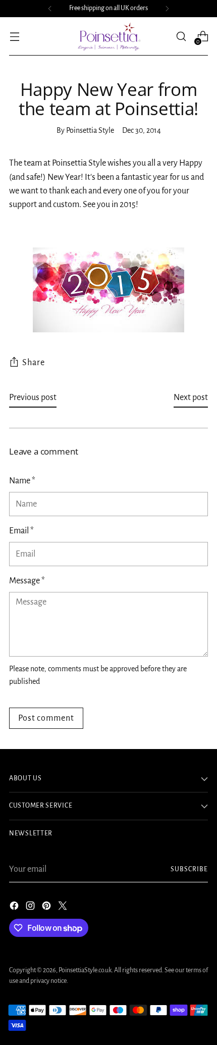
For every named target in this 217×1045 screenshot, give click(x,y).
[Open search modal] (181, 36)
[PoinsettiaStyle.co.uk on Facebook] (15, 908)
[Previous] (50, 8)
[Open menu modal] (14, 36)
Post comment (46, 718)
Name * (22, 480)
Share (33, 362)
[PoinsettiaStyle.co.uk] (108, 36)
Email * (21, 530)
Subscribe (189, 869)
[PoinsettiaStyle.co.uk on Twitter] (64, 908)
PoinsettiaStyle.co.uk (85, 970)
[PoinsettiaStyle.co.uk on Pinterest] (47, 908)
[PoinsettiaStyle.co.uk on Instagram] (31, 908)
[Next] (167, 8)
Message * (27, 580)
